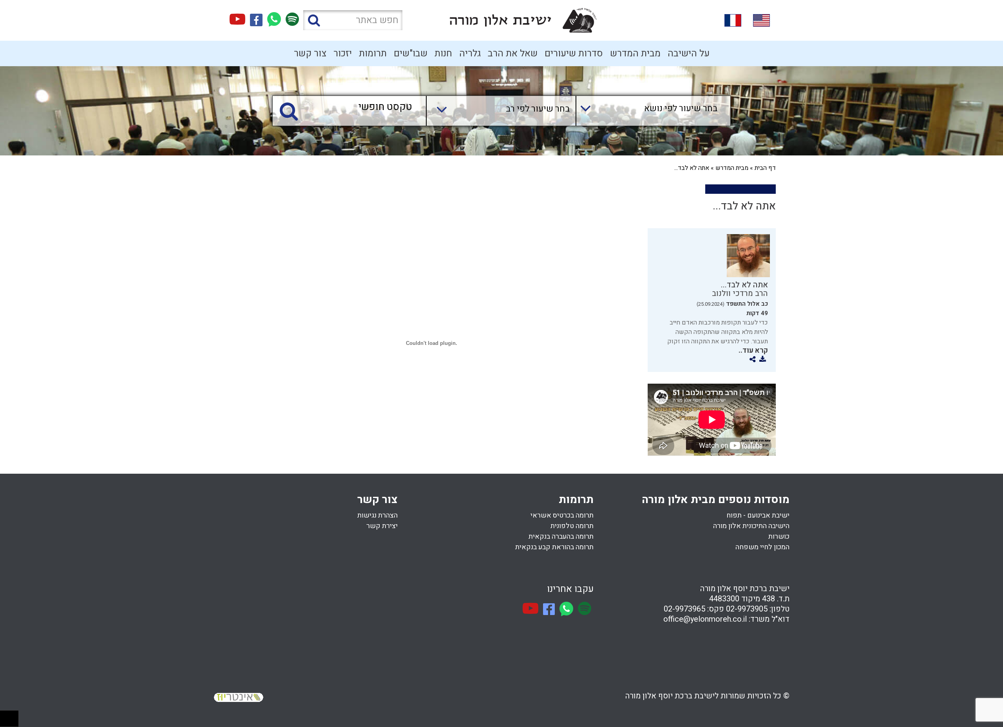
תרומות (373, 53)
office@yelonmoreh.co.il (705, 619)
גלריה (470, 53)
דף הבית (765, 168)
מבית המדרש (635, 53)
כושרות (778, 536)
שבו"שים (410, 53)
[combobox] (645, 111)
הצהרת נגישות (377, 515)
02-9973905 (747, 609)
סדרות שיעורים (574, 53)
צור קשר (310, 53)
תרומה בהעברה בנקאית (561, 536)
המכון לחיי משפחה (762, 547)
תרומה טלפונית (572, 526)
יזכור (342, 53)
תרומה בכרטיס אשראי (562, 515)
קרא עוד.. (753, 350)
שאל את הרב (513, 53)
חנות (443, 53)
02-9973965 (684, 609)
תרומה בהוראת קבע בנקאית (554, 547)
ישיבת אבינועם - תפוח (757, 515)
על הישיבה (689, 53)
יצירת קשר (382, 526)
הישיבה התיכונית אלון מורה (751, 526)
